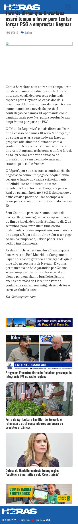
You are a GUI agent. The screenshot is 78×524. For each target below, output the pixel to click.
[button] (68, 7)
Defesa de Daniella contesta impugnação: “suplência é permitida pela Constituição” (32, 472)
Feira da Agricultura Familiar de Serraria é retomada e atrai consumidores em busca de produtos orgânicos (34, 423)
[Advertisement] (42, 309)
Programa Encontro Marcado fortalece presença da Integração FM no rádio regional (39, 374)
